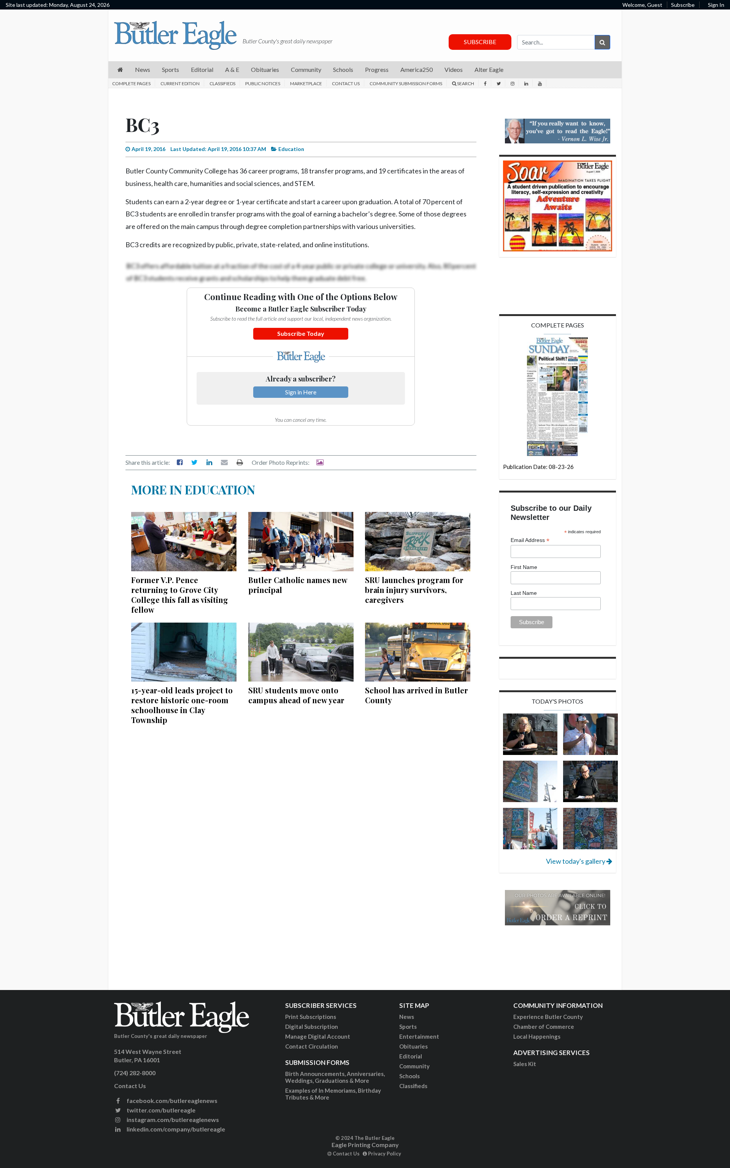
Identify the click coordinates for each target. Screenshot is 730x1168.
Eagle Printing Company (365, 1144)
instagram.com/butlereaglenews (172, 1119)
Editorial (410, 1056)
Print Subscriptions (310, 1016)
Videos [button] (453, 69)
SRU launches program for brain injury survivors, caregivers (414, 590)
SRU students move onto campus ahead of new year (296, 695)
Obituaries (413, 1046)
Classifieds (222, 83)
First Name (524, 567)
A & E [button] (232, 69)
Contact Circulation (311, 1046)
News (406, 1016)
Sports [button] (170, 69)
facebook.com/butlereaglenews (171, 1100)
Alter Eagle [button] (488, 69)
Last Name (524, 593)
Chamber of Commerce (543, 1026)
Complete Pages (131, 83)
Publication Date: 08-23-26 (538, 466)
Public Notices (262, 83)
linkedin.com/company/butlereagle (175, 1129)
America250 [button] (416, 69)
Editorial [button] (202, 69)
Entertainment (419, 1036)
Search (465, 83)
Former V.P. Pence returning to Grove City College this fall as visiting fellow (179, 595)
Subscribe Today (300, 333)
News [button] (142, 69)
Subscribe (683, 5)
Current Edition (180, 83)
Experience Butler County (548, 1016)
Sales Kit (524, 1063)
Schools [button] (343, 69)
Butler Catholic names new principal (297, 585)
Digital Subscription (311, 1026)
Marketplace (306, 83)
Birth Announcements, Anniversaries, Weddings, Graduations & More (335, 1077)
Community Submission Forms (406, 83)
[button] (120, 69)
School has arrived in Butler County (416, 695)
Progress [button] (377, 69)
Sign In (716, 5)
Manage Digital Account (317, 1036)
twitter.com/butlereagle (160, 1110)
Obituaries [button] (265, 69)
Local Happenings (536, 1036)
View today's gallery (576, 861)
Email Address (530, 540)
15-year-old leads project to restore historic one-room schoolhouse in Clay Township (182, 705)
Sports (408, 1026)
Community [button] (306, 69)
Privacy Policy (384, 1154)
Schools (409, 1076)
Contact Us (346, 83)
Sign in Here (300, 392)
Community (414, 1066)
